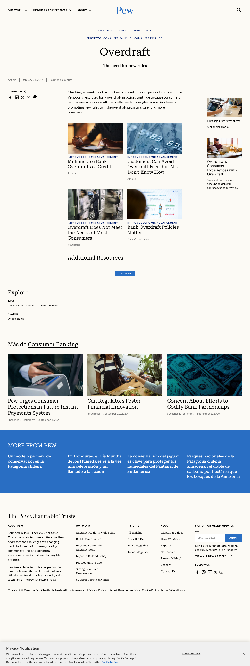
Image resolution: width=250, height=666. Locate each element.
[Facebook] (197, 572)
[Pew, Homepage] (125, 10)
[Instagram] (203, 572)
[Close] (243, 653)
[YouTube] (221, 572)
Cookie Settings (191, 653)
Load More (125, 273)
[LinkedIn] (210, 572)
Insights (133, 525)
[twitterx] (22, 97)
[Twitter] (215, 572)
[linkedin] (16, 97)
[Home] (41, 516)
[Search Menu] (239, 10)
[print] (35, 97)
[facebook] (10, 97)
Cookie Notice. (110, 661)
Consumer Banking (53, 344)
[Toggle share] (240, 87)
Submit (234, 537)
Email (197, 532)
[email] (28, 97)
